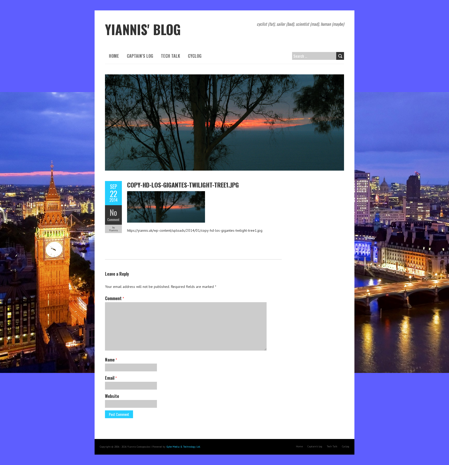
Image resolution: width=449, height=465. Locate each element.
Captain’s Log (140, 56)
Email (111, 378)
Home (114, 56)
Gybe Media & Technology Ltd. (184, 446)
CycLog (194, 56)
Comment (113, 219)
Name (111, 360)
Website (112, 396)
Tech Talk (170, 56)
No (113, 212)
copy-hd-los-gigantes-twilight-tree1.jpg (183, 184)
